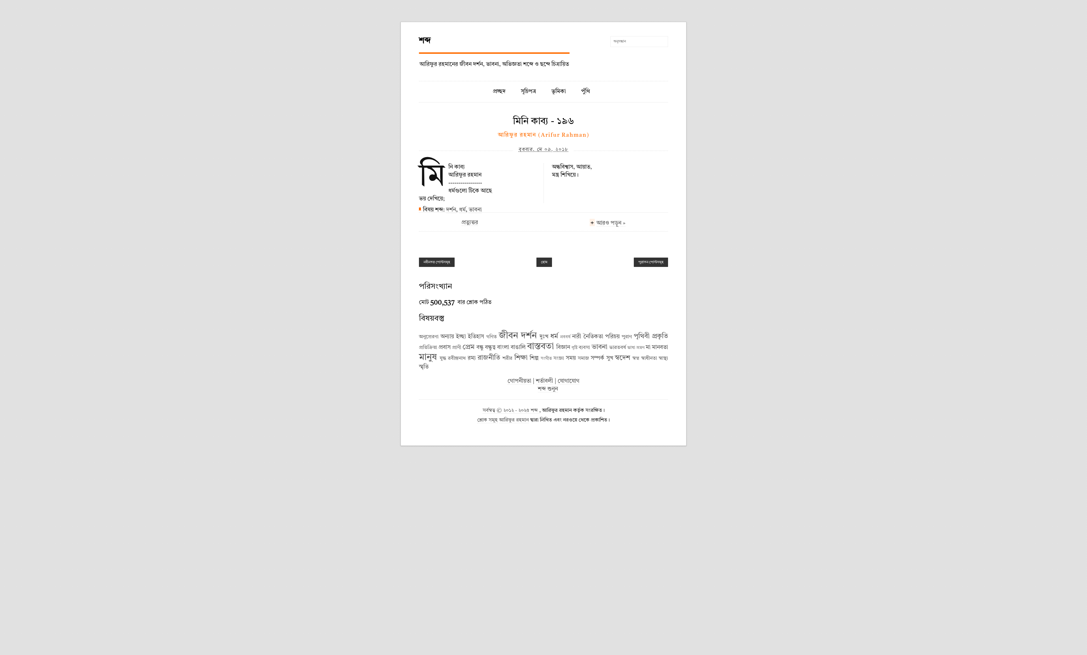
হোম (544, 262)
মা (648, 347)
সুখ (609, 358)
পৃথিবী (642, 336)
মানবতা (660, 347)
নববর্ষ (565, 337)
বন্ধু (479, 347)
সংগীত (546, 358)
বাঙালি (518, 347)
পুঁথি (585, 92)
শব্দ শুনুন (548, 389)
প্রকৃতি (660, 336)
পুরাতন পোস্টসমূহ (651, 262)
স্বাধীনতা (649, 358)
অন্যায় (447, 337)
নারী (576, 337)
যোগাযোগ (568, 381)
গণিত (491, 336)
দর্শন (451, 210)
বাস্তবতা (540, 346)
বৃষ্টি (574, 348)
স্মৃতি (424, 367)
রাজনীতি (489, 358)
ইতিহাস (476, 337)
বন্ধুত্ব (490, 347)
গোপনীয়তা (519, 381)
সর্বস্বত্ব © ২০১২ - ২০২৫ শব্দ (511, 410)
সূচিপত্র (528, 92)
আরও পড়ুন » (611, 223)
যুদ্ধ (443, 358)
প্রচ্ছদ (499, 92)
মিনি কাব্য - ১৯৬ (543, 121)
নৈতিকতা (593, 337)
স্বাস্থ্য (663, 358)
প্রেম (468, 347)
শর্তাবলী (544, 381)
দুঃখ (544, 337)
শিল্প (534, 358)
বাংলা (503, 347)
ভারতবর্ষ (617, 347)
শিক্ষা (521, 358)
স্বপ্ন (635, 358)
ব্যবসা (584, 347)
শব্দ (425, 41)
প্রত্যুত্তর (469, 223)
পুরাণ (627, 336)
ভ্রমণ (640, 348)
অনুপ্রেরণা (428, 336)
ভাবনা (475, 210)
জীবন (508, 336)
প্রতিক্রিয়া (428, 347)
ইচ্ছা (461, 337)
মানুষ (428, 357)
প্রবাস (444, 347)
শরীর (507, 358)
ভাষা (631, 348)
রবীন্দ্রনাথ (457, 358)
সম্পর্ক (597, 358)
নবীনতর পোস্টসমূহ (436, 262)
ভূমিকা (558, 92)
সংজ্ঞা (558, 358)
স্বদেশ (622, 358)
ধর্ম (462, 210)
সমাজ (583, 358)
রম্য (472, 358)
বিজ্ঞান (563, 347)
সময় (571, 358)
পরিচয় (612, 337)
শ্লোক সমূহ (487, 420)
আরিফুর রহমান (514, 420)
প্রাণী (456, 347)
